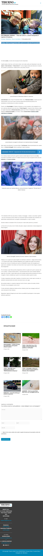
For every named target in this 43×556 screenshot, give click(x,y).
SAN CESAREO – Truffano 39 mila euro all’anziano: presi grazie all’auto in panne (12, 345)
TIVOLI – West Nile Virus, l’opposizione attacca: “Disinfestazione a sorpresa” (10, 369)
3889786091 (6, 526)
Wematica (25, 552)
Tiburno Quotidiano (16, 39)
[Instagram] (8, 545)
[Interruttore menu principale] (40, 3)
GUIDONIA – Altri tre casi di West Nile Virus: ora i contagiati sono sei (30, 391)
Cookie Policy (36, 551)
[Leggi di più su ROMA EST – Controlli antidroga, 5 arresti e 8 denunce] (12, 385)
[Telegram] (9, 317)
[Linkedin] (7, 317)
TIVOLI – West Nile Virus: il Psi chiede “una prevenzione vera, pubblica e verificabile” (29, 346)
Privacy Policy (29, 551)
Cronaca (3, 39)
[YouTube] (6, 545)
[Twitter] (4, 317)
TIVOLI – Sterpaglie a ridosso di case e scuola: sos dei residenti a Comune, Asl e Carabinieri (30, 369)
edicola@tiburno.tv (6, 542)
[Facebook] (2, 317)
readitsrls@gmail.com (6, 520)
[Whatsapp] (11, 317)
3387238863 (6, 530)
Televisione (8, 39)
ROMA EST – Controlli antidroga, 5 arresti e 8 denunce (12, 393)
